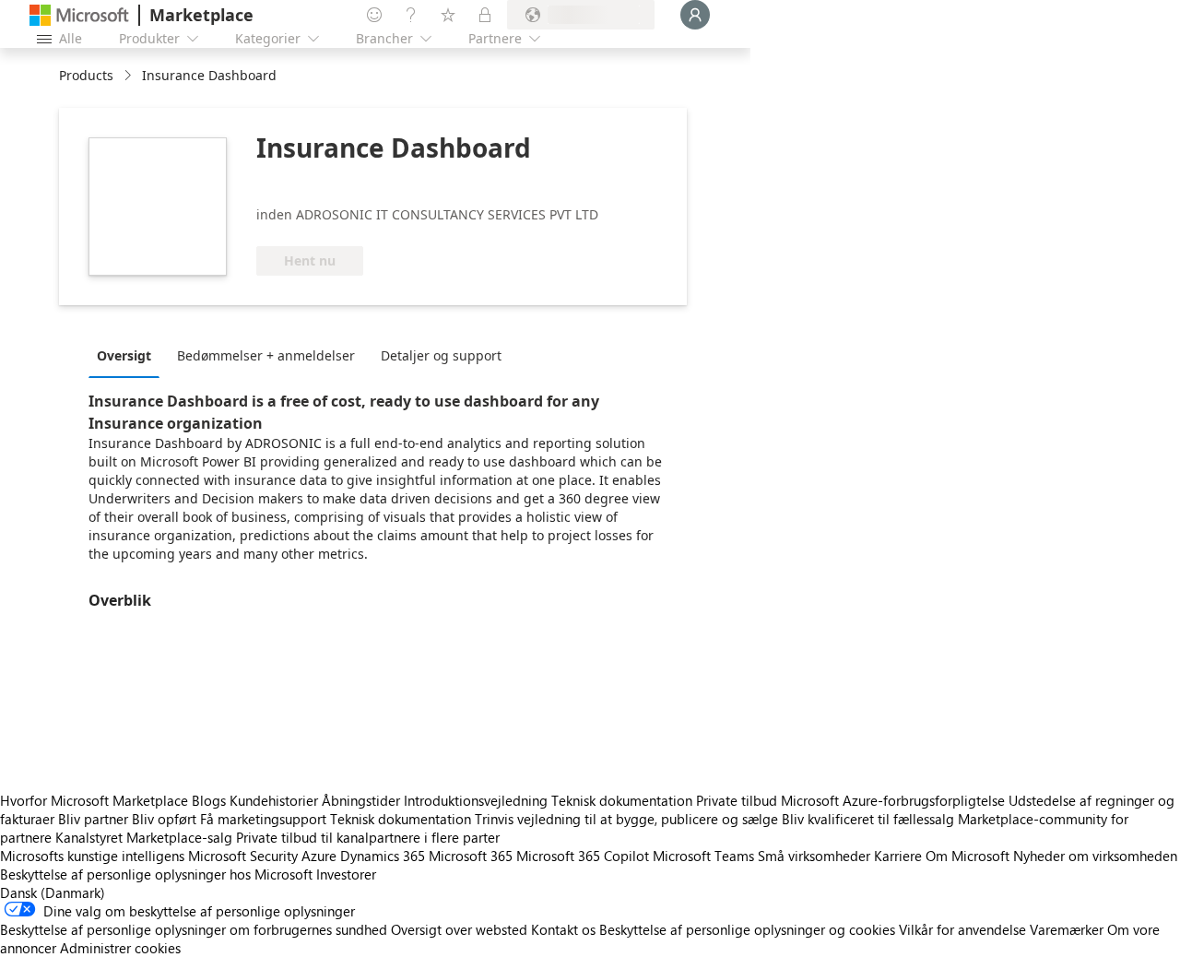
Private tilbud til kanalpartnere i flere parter (368, 837)
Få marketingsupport (263, 818)
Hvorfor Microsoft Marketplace (94, 800)
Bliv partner (93, 818)
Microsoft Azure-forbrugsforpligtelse (895, 800)
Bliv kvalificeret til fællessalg (868, 818)
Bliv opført (164, 818)
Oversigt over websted (459, 929)
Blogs (209, 800)
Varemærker (1066, 929)
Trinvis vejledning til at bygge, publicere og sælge (626, 818)
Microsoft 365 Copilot (582, 855)
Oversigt (124, 355)
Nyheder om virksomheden (1095, 855)
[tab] (128, 355)
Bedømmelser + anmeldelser (266, 355)
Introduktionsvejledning (476, 800)
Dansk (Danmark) (52, 892)
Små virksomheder (814, 855)
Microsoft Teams (703, 855)
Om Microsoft (967, 855)
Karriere (898, 855)
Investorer (346, 874)
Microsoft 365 (471, 855)
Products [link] (86, 75)
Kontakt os (563, 929)
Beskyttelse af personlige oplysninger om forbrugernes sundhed (193, 929)
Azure (318, 855)
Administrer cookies (120, 948)
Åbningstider (361, 800)
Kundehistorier (274, 800)
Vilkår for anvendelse (962, 929)
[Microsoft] (79, 15)
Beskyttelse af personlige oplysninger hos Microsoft (156, 874)
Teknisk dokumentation (621, 800)
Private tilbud (736, 800)
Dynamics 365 (382, 855)
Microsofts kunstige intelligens (92, 855)
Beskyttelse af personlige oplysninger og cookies (747, 929)
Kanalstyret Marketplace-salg (143, 837)
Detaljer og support (441, 355)
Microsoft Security (243, 855)
